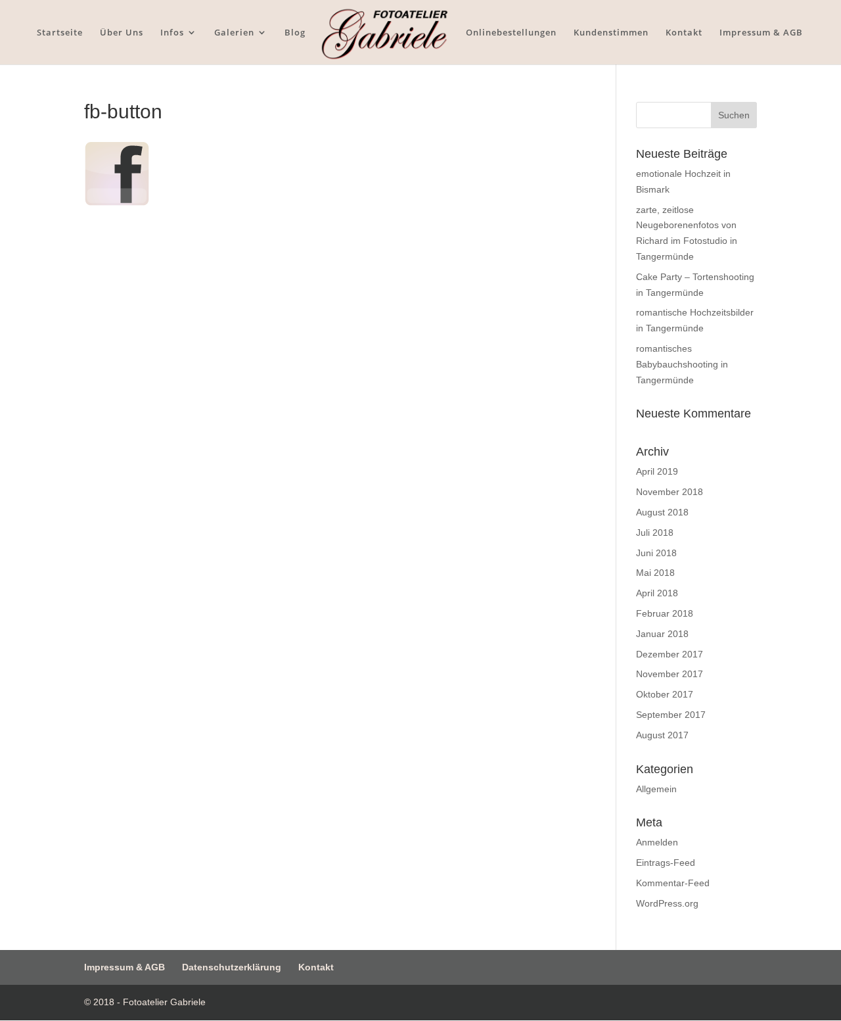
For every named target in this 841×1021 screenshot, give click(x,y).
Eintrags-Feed (665, 862)
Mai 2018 (655, 572)
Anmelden (657, 842)
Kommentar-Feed (673, 883)
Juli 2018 (654, 532)
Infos (172, 33)
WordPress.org (667, 903)
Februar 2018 (664, 613)
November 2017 (669, 674)
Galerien (234, 33)
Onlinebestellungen (511, 33)
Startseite (60, 33)
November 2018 (669, 492)
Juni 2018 (656, 553)
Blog (295, 33)
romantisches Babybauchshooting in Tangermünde (682, 364)
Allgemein (656, 789)
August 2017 (662, 735)
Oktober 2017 (664, 694)
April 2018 (657, 593)
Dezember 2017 (669, 654)
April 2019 (657, 471)
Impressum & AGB (761, 33)
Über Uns (121, 33)
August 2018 (662, 512)
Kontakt (684, 33)
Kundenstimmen (611, 33)
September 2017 (671, 714)
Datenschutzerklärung (231, 967)
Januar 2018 (662, 634)
